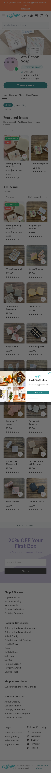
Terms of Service (30, 397)
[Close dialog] (49, 373)
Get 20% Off (38, 392)
